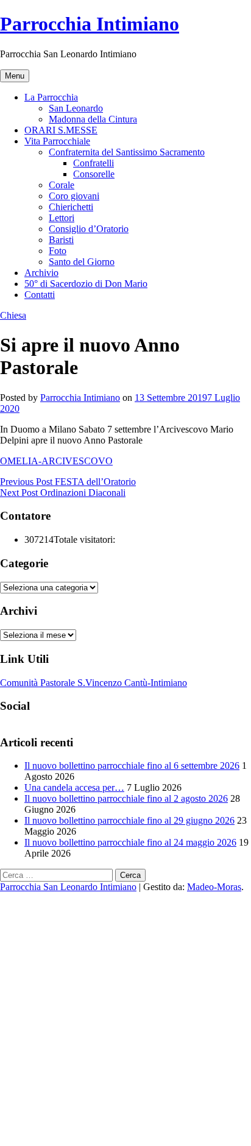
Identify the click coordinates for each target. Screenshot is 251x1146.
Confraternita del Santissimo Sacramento (127, 152)
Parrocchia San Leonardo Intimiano (68, 887)
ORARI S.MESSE (60, 130)
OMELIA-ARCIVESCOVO (56, 461)
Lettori (61, 218)
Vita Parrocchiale (57, 141)
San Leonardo (76, 108)
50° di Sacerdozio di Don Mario (85, 283)
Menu (14, 75)
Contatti (39, 294)
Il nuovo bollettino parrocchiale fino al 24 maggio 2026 (130, 842)
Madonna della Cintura (93, 119)
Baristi (61, 240)
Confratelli (93, 163)
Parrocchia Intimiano (89, 24)
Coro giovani (74, 196)
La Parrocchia (51, 97)
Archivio (41, 272)
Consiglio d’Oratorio (89, 229)
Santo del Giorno (82, 261)
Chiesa (13, 315)
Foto (57, 251)
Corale (61, 185)
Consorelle (94, 174)
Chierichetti (71, 207)
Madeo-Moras (214, 887)
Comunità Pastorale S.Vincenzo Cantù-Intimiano (93, 682)
